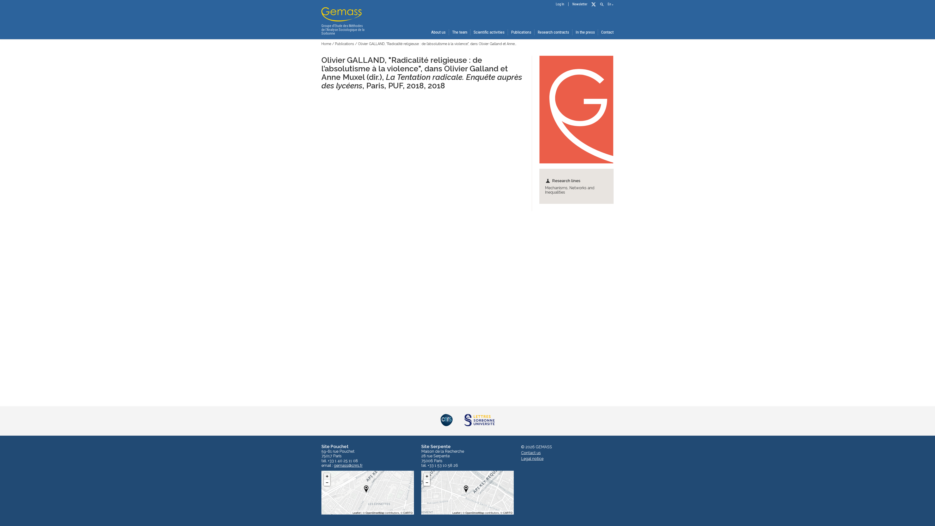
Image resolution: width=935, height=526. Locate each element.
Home (326, 44)
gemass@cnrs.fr (348, 465)
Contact (607, 32)
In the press (585, 32)
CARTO (408, 513)
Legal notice (532, 458)
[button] (602, 4)
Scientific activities (489, 32)
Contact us (531, 453)
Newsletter (579, 4)
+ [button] (327, 476)
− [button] (327, 482)
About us (438, 32)
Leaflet (357, 513)
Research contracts (553, 32)
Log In (560, 4)
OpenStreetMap (374, 513)
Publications (521, 32)
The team (459, 32)
